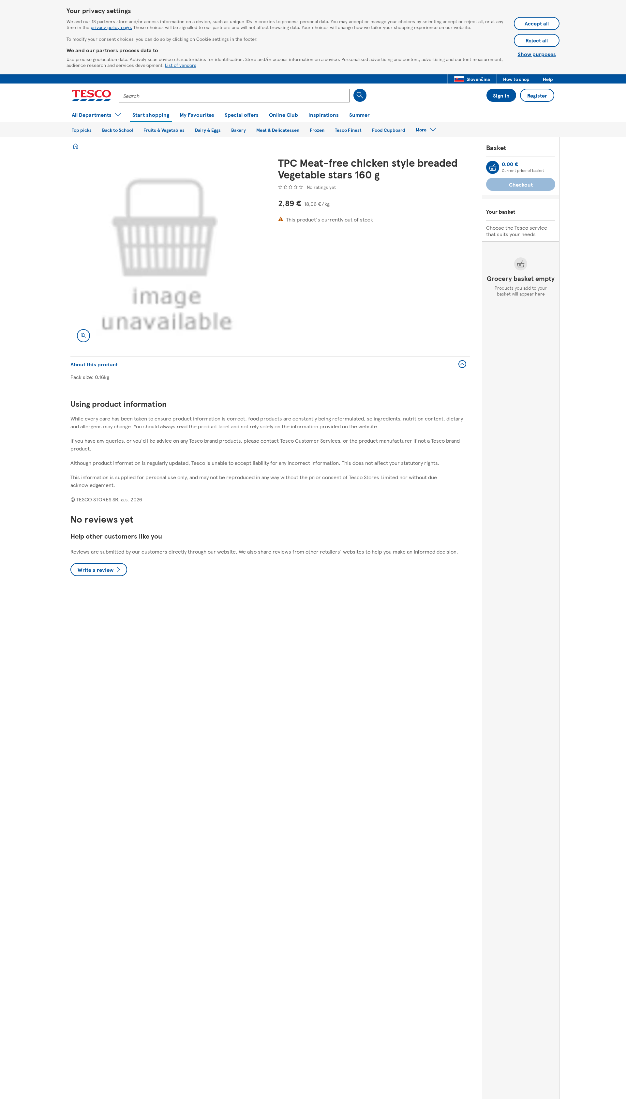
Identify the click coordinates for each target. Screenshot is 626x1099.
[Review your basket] (492, 167)
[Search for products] (359, 95)
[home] (75, 146)
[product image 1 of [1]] (166, 253)
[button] (472, 79)
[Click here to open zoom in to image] (83, 335)
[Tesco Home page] (91, 95)
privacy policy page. (111, 27)
